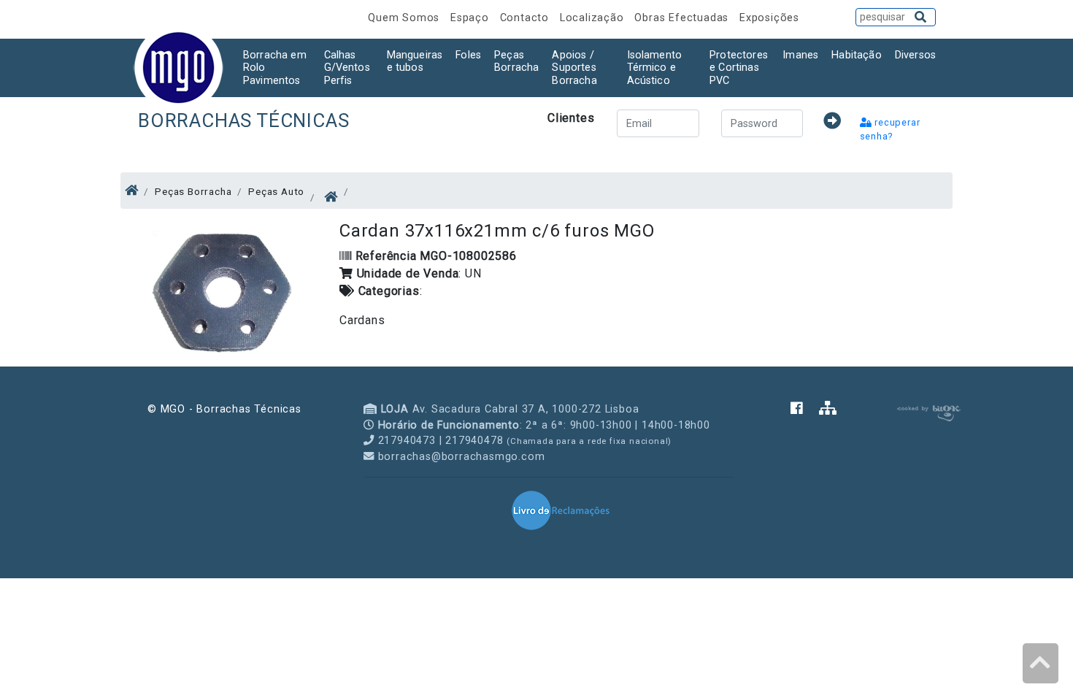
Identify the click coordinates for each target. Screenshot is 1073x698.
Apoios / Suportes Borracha (574, 68)
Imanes (800, 55)
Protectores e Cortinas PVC (738, 68)
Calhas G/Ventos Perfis (347, 68)
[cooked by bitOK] (927, 410)
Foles (468, 55)
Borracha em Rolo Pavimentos (275, 68)
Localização (594, 18)
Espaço (471, 18)
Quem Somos (405, 18)
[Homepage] (132, 190)
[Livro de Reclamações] (560, 509)
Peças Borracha (516, 61)
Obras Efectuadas (683, 18)
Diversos (915, 55)
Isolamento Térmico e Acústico (654, 68)
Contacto (526, 18)
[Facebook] (805, 409)
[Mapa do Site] (828, 409)
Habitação (856, 55)
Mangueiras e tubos (415, 61)
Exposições (769, 18)
